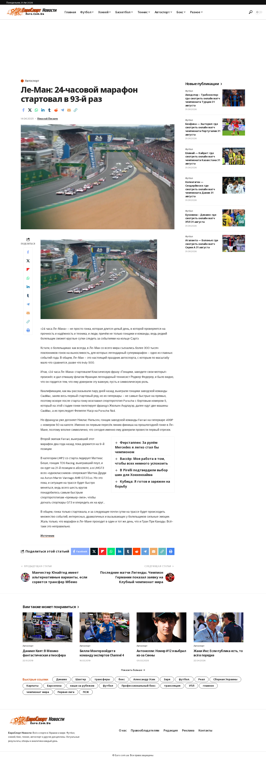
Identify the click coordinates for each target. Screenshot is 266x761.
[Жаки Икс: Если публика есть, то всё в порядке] (218, 627)
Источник (47, 536)
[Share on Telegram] (62, 110)
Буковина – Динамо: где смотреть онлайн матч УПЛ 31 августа (200, 218)
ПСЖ (86, 692)
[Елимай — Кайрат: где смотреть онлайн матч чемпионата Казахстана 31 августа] (233, 156)
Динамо (61, 679)
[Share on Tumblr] (49, 110)
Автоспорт (32, 80)
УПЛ (191, 685)
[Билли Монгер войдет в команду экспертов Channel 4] (104, 627)
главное (208, 685)
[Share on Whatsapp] (36, 110)
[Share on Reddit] (55, 110)
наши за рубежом (82, 685)
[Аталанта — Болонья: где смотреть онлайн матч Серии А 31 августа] (233, 243)
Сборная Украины (225, 679)
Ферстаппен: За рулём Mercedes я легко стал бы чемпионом (137, 447)
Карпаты (32, 685)
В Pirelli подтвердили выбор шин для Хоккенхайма (141, 472)
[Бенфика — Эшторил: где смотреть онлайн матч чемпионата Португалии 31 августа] (233, 127)
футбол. (184, 679)
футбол (108, 685)
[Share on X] (29, 110)
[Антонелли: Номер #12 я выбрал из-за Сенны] (161, 627)
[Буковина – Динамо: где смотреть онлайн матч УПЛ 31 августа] (233, 217)
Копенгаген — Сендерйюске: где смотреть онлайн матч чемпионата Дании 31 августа (200, 189)
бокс (122, 679)
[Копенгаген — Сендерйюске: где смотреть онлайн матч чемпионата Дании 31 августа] (233, 185)
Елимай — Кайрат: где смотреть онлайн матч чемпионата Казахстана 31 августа (202, 158)
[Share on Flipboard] (28, 269)
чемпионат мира (37, 692)
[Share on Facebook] (23, 110)
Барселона (54, 685)
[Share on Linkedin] (42, 110)
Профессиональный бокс (139, 685)
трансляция (172, 685)
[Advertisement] (133, 47)
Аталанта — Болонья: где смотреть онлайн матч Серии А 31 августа (201, 244)
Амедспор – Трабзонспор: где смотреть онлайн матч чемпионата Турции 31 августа (202, 100)
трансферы (102, 679)
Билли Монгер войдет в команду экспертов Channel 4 (102, 653)
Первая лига (66, 692)
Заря (167, 679)
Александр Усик (144, 679)
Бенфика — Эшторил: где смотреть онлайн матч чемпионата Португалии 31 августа (202, 129)
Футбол (189, 91)
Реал (201, 679)
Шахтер (80, 679)
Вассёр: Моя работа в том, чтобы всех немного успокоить (141, 460)
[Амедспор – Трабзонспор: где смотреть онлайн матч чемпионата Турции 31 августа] (233, 97)
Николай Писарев (47, 118)
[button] (250, 12)
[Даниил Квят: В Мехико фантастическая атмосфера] (47, 627)
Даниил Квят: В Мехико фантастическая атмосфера (44, 653)
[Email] (68, 110)
